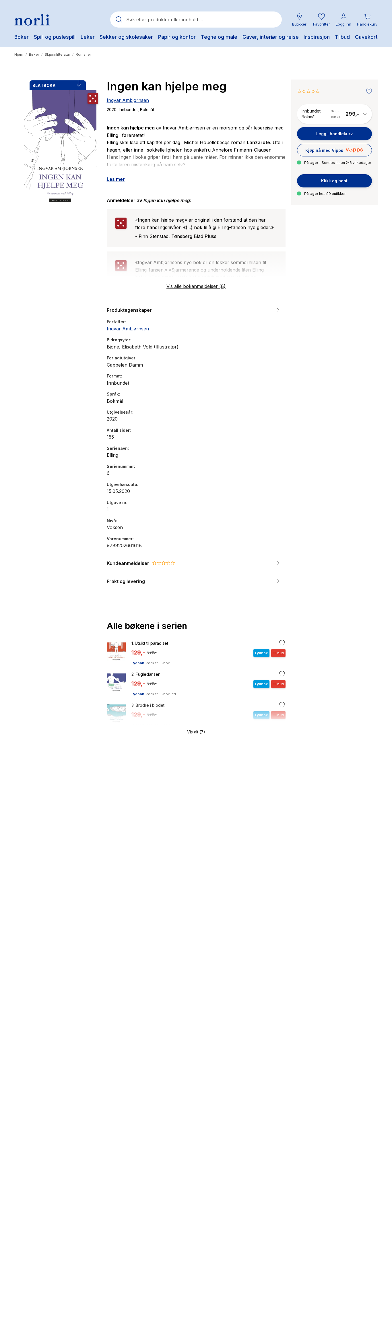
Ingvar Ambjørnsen (128, 100)
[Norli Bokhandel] (32, 20)
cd (174, 694)
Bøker (34, 54)
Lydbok (137, 663)
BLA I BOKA (44, 85)
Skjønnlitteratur (57, 54)
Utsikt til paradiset (149, 643)
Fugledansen (145, 674)
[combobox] (196, 19)
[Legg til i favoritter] (367, 91)
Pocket (152, 663)
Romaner (83, 54)
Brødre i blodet (147, 705)
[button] (321, 19)
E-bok (165, 663)
